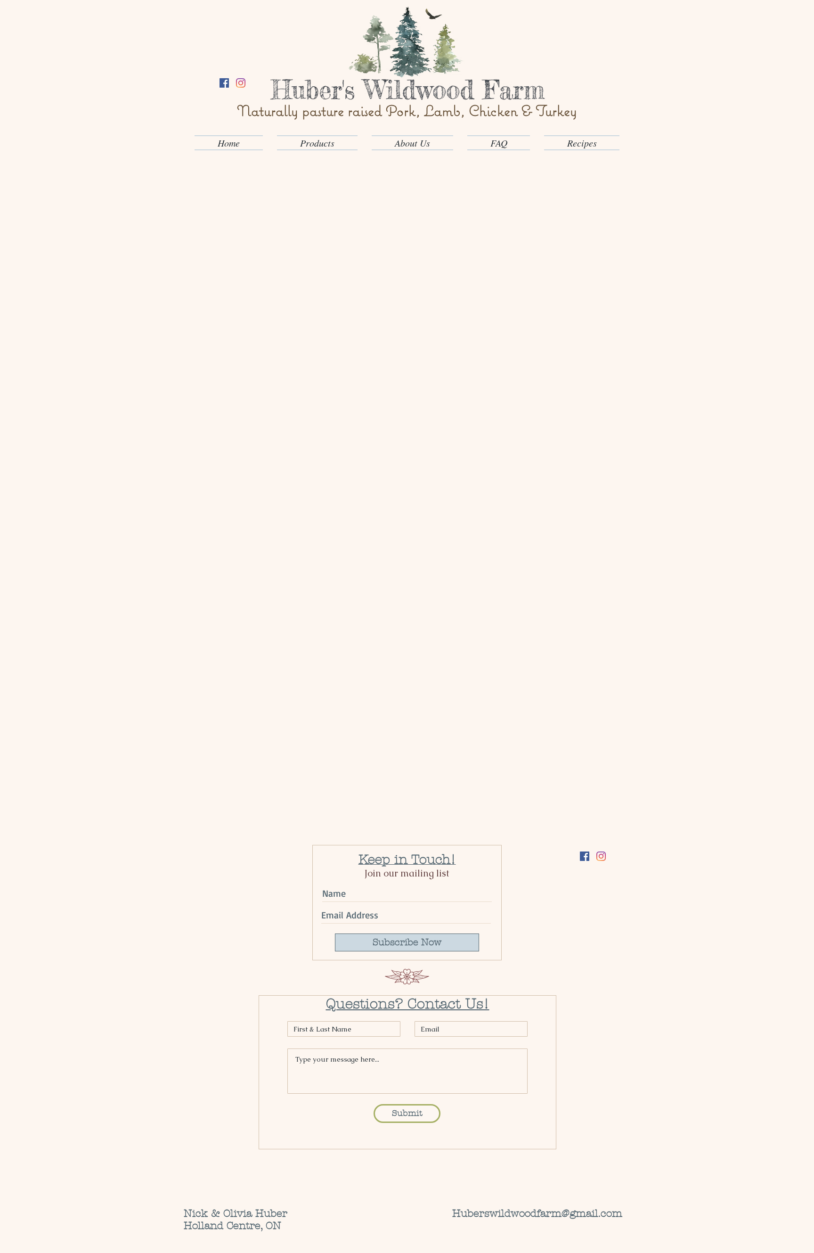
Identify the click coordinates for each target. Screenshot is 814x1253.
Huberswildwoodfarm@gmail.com (537, 1213)
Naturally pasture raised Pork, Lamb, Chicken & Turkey (407, 110)
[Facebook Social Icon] (224, 83)
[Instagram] (240, 83)
